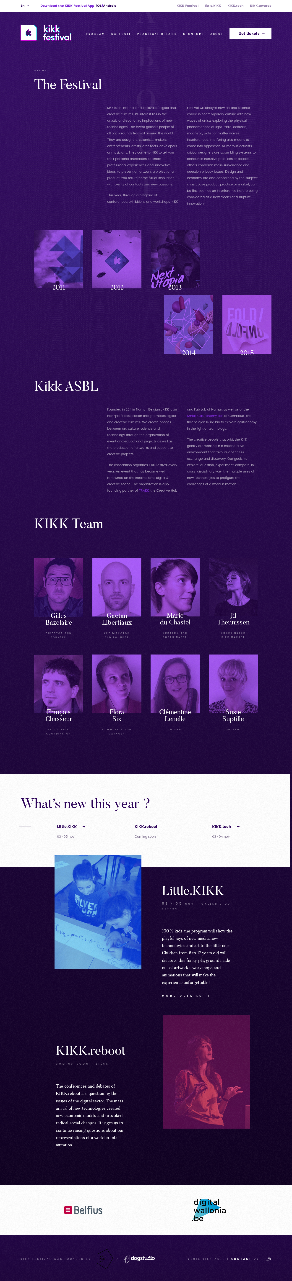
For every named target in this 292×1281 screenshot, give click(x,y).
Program (95, 34)
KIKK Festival (187, 6)
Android (110, 6)
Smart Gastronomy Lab (205, 416)
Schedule (121, 34)
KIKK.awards (260, 6)
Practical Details (157, 34)
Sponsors (193, 34)
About (216, 34)
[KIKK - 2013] (175, 260)
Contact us (245, 1259)
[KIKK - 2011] (59, 260)
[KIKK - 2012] (117, 260)
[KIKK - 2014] (189, 325)
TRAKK (144, 490)
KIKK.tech (235, 6)
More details (182, 995)
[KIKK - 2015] (247, 325)
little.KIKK (213, 6)
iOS (99, 6)
